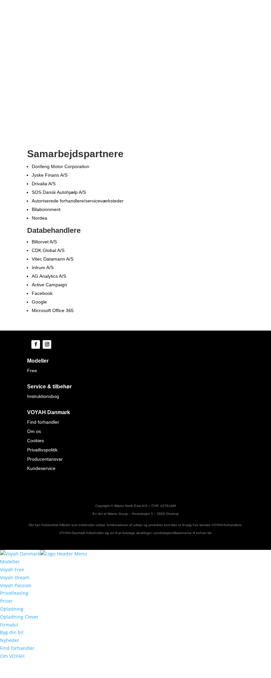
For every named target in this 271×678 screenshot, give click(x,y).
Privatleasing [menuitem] (14, 593)
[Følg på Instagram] (47, 344)
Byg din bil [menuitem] (11, 632)
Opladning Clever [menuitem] (19, 617)
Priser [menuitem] (6, 601)
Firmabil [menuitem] (9, 625)
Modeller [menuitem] (10, 561)
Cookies (35, 440)
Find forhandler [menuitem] (17, 648)
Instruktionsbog (43, 396)
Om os (34, 431)
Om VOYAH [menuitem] (12, 656)
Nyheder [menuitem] (9, 640)
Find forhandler (43, 422)
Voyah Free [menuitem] (12, 569)
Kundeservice (41, 468)
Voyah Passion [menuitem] (15, 585)
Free (32, 370)
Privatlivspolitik (42, 449)
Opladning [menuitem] (11, 609)
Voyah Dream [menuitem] (14, 577)
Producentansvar (45, 459)
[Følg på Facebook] (35, 344)
